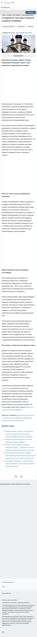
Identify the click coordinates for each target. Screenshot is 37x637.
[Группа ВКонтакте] (18, 56)
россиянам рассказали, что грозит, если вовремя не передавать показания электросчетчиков (18, 418)
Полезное (21, 26)
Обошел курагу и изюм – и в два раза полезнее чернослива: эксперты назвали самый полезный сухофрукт (19, 434)
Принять (30, 12)
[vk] (16, 476)
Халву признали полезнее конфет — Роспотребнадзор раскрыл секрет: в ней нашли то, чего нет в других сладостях (20, 455)
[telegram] (21, 476)
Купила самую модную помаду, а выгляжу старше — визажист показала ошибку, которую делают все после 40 (19, 447)
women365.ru (14, 600)
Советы (30, 26)
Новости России (9, 26)
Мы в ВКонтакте (5, 7)
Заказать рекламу (6, 593)
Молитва (5, 388)
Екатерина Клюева (24, 33)
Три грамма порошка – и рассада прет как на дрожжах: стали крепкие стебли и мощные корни (19, 463)
